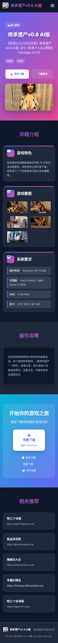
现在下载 (19, 73)
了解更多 (43, 73)
